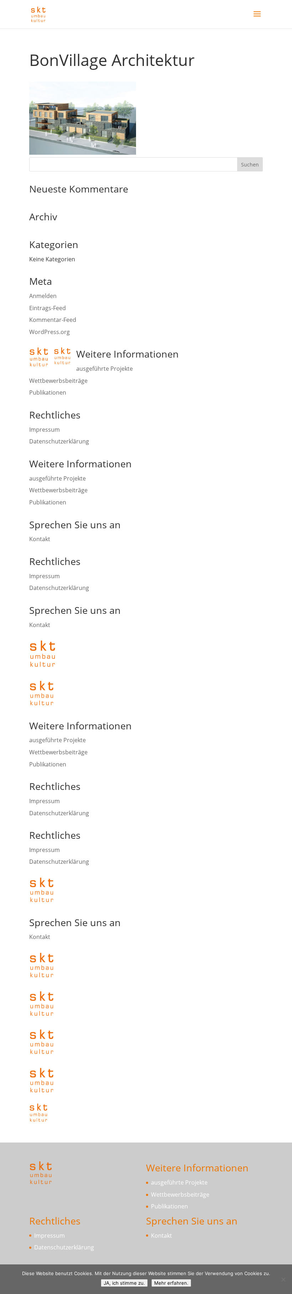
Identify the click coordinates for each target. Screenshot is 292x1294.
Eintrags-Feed (47, 308)
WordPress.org (49, 332)
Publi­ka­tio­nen (47, 392)
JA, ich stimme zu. (124, 1283)
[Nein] (283, 1279)
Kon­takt (39, 539)
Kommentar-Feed (52, 320)
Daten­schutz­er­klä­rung (59, 441)
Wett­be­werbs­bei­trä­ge (58, 381)
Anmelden (43, 296)
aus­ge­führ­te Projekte (104, 369)
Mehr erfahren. (171, 1283)
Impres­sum (44, 429)
